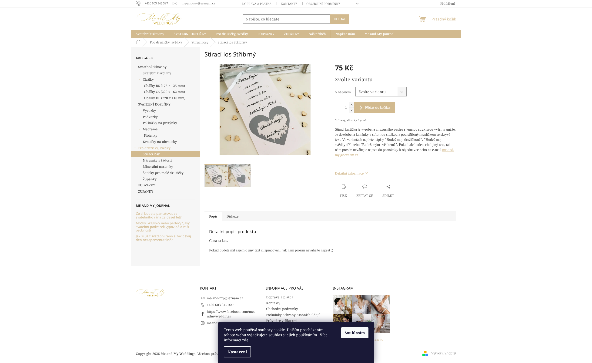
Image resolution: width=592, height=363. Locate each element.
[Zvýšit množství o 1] (351, 105)
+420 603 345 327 (220, 305)
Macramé (150, 129)
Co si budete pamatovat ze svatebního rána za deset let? (158, 215)
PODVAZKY (146, 185)
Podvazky (150, 117)
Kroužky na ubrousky (160, 141)
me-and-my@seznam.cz (225, 298)
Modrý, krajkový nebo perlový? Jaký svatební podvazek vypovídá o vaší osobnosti (163, 226)
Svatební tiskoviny (152, 67)
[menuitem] (150, 34)
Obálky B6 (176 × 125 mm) (164, 85)
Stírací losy (151, 154)
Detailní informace (349, 173)
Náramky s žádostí (157, 160)
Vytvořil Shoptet (443, 353)
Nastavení (237, 351)
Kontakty (289, 4)
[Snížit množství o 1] (351, 110)
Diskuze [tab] (232, 216)
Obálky (148, 79)
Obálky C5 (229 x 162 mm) (164, 91)
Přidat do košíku (377, 107)
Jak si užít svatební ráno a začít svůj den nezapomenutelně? (163, 237)
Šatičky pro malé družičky (163, 173)
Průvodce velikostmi (281, 320)
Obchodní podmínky (323, 4)
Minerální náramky (158, 166)
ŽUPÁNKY (145, 191)
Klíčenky (150, 135)
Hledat (340, 19)
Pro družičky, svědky (154, 148)
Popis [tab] (213, 216)
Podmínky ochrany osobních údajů (293, 315)
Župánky (150, 179)
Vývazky (149, 110)
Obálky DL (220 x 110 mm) (164, 98)
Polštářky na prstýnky (160, 123)
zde (245, 340)
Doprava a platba (256, 4)
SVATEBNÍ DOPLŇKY (154, 104)
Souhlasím (355, 332)
